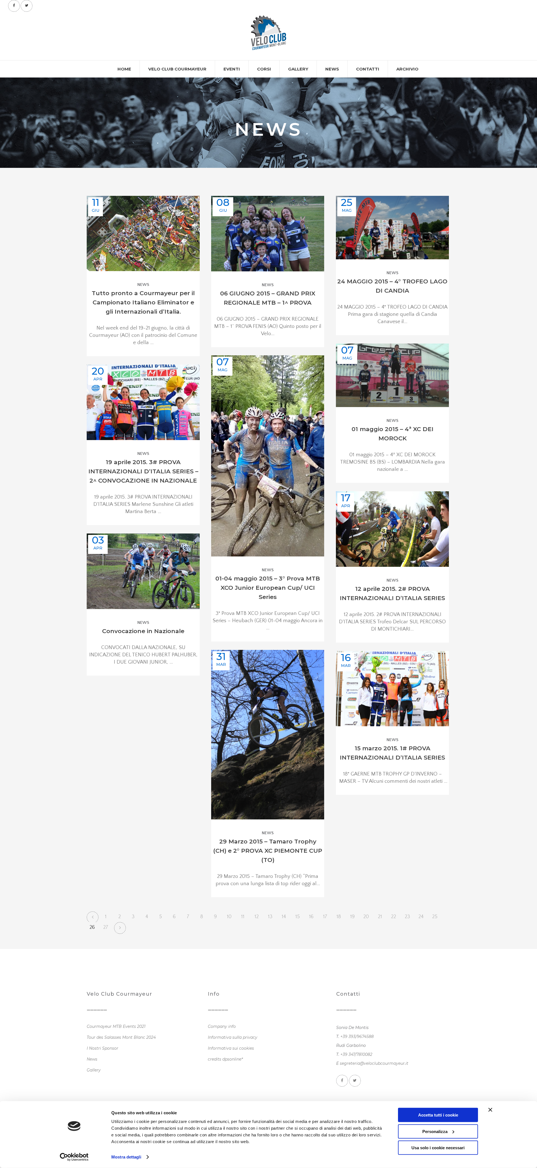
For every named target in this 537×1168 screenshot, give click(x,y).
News (143, 284)
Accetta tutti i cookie (438, 1115)
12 (257, 917)
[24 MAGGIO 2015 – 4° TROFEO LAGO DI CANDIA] (392, 227)
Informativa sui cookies (231, 1048)
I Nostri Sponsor (102, 1048)
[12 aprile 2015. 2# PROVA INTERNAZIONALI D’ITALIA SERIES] (392, 529)
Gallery (94, 1070)
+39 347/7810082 (356, 1054)
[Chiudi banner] (490, 1110)
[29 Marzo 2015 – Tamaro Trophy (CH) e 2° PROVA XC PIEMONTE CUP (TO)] (267, 734)
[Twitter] (26, 6)
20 (366, 917)
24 (421, 917)
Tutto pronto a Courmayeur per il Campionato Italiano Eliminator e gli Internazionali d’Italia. (143, 302)
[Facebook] (14, 6)
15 (297, 917)
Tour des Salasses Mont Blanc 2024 (121, 1037)
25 (434, 917)
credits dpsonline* (225, 1059)
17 (325, 917)
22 (393, 917)
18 (338, 917)
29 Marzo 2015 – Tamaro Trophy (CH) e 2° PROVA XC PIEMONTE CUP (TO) (267, 850)
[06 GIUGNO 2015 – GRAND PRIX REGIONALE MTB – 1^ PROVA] (267, 233)
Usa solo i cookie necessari (438, 1147)
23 (407, 917)
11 (242, 917)
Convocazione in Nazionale (143, 631)
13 (270, 917)
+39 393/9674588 (357, 1036)
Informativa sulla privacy (232, 1037)
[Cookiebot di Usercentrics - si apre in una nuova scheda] (74, 1157)
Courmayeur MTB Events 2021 (116, 1026)
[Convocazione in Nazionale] (143, 571)
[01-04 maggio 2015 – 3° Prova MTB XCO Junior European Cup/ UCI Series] (267, 455)
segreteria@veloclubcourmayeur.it (374, 1063)
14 (284, 917)
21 (380, 917)
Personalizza (434, 1131)
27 (105, 927)
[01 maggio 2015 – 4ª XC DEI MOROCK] (392, 375)
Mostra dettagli (126, 1157)
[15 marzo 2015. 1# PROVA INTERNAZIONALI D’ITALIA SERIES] (392, 688)
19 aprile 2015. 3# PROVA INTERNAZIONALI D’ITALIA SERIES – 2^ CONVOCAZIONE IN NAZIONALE (143, 471)
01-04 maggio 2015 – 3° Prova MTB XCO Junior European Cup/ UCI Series (267, 587)
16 (311, 917)
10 (229, 917)
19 (352, 917)
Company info (222, 1026)
